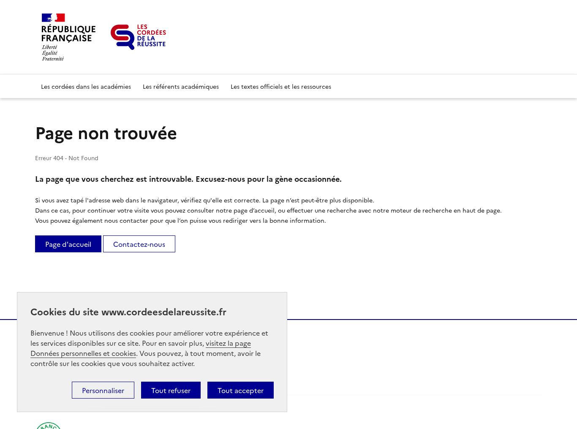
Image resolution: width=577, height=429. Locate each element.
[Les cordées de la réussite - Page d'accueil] (138, 37)
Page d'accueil (68, 244)
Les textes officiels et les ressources (281, 86)
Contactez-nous (139, 244)
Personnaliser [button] (103, 390)
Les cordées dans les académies (86, 86)
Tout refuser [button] (171, 390)
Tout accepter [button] (241, 390)
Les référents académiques (181, 86)
